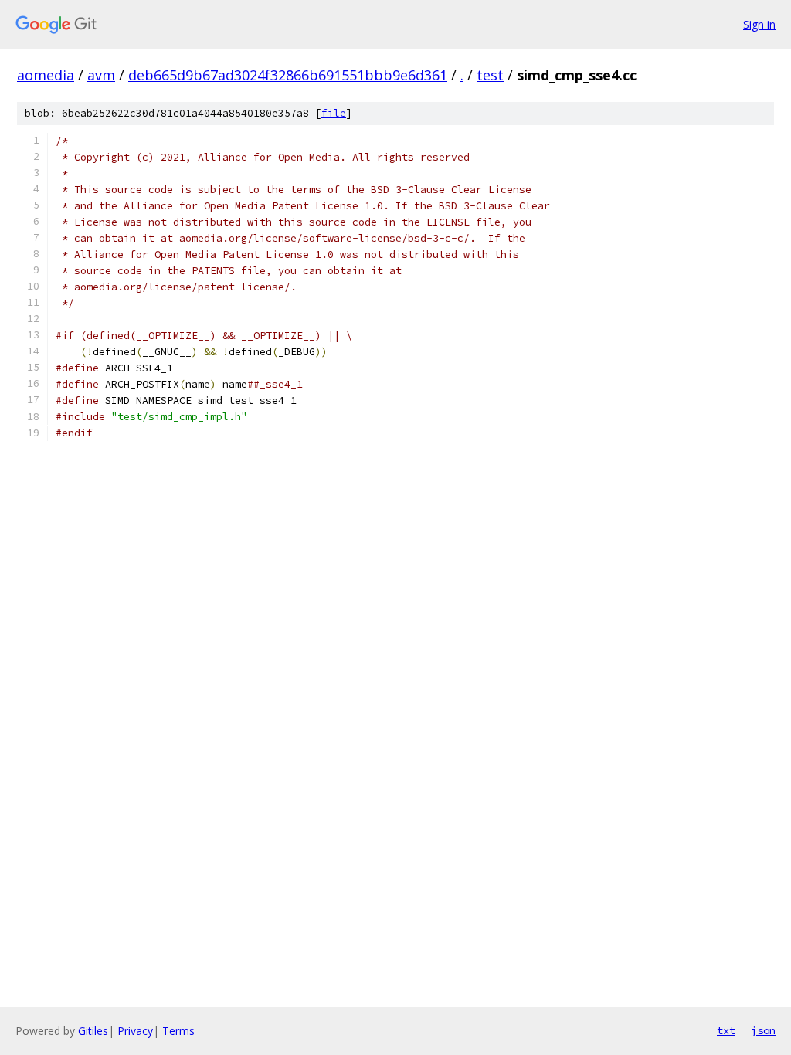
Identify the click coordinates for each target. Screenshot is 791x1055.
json (763, 1030)
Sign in (759, 24)
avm (101, 75)
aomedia (45, 75)
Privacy (135, 1030)
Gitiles (93, 1030)
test (490, 75)
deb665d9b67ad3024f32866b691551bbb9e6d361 (287, 75)
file (333, 113)
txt (726, 1030)
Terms (178, 1030)
